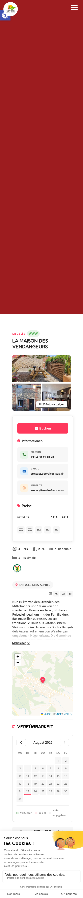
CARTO (68, 713)
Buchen (45, 428)
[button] (74, 7)
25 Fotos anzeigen (53, 404)
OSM (58, 713)
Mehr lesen (19, 643)
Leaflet (47, 713)
